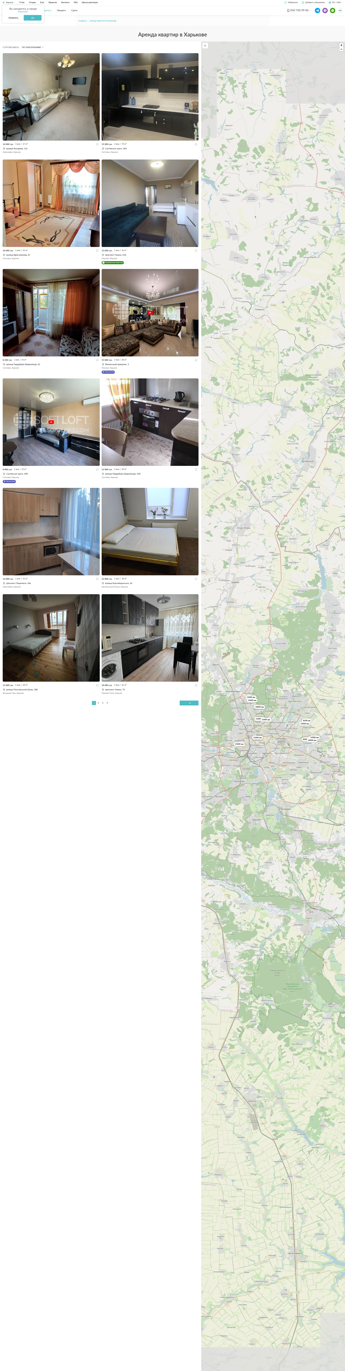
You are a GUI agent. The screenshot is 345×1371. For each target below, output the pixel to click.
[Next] (189, 703)
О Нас (22, 3)
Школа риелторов (90, 3)
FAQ (75, 3)
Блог (42, 3)
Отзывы (32, 3)
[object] (51, 150)
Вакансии (53, 3)
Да (32, 18)
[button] (291, 2)
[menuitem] (45, 10)
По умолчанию (32, 47)
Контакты (65, 3)
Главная (82, 21)
